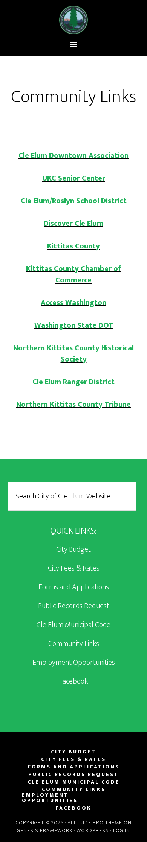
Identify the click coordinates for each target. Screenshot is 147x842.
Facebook (73, 681)
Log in (121, 830)
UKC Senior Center (73, 178)
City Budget (73, 549)
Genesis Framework (44, 830)
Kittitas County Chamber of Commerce (73, 274)
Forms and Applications (73, 587)
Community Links (73, 643)
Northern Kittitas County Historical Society (73, 354)
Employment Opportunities (73, 662)
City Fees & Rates (74, 568)
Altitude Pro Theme (94, 822)
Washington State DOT (73, 325)
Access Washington (73, 302)
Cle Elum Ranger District (73, 382)
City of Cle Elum (74, 20)
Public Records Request (73, 606)
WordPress (93, 830)
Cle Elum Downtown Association (73, 155)
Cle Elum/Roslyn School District (74, 201)
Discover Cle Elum (73, 223)
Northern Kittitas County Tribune (73, 404)
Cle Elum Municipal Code (73, 624)
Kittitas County (73, 246)
